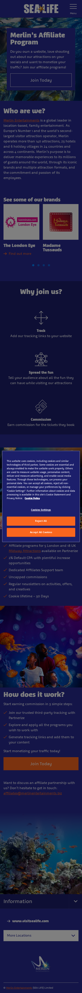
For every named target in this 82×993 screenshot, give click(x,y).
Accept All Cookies (41, 532)
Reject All (41, 520)
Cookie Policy (32, 498)
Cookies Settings (41, 509)
